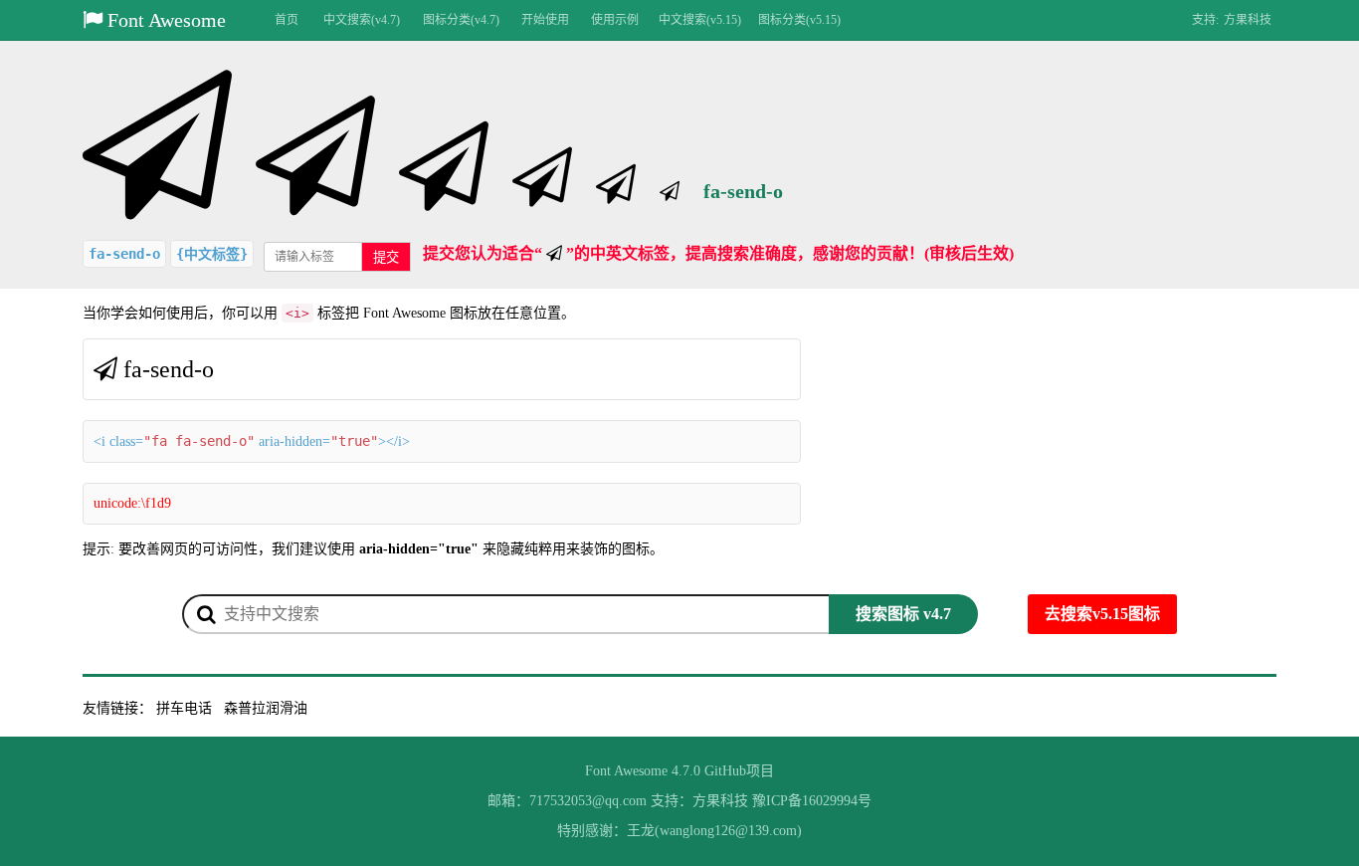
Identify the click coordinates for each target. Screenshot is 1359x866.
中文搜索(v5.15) (700, 20)
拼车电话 (184, 708)
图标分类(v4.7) (461, 20)
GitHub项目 (739, 770)
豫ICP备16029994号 (812, 800)
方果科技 (1247, 20)
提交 (386, 257)
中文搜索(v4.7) (361, 20)
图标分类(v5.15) (799, 20)
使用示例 (615, 20)
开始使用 (545, 20)
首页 (286, 20)
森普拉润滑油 (265, 708)
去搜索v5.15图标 (1102, 613)
